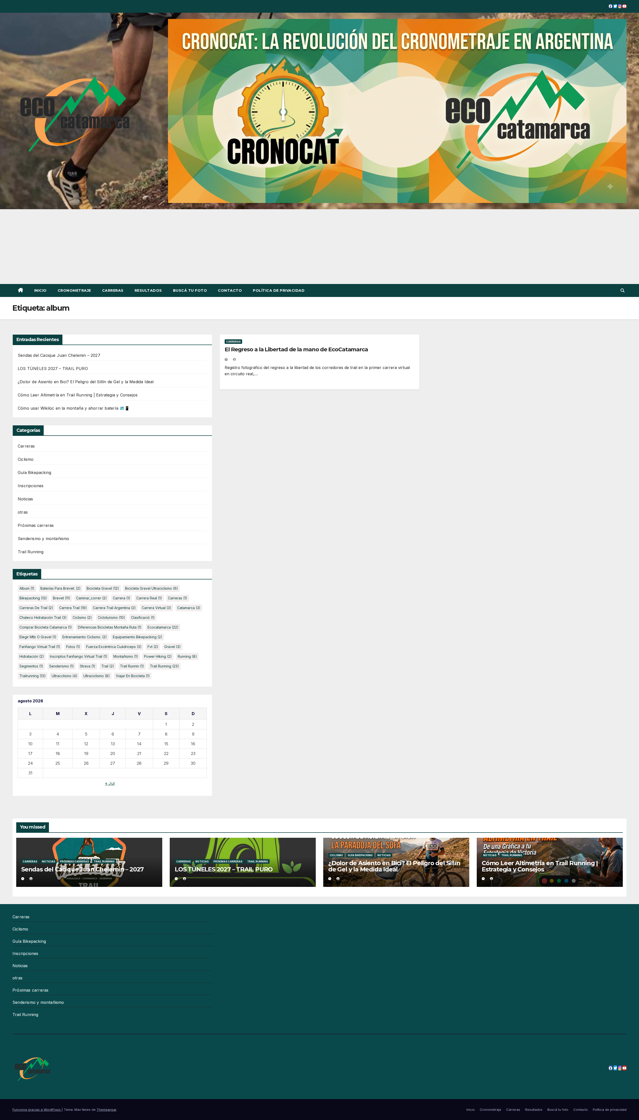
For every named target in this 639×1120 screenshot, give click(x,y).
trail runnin (132, 666)
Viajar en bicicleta (133, 676)
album (26, 588)
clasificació (143, 617)
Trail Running (31, 551)
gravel (172, 647)
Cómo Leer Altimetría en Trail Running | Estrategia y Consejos (78, 394)
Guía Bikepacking (34, 472)
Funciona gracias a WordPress (37, 1110)
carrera (121, 598)
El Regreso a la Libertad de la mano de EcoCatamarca (296, 349)
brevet (61, 598)
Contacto (230, 290)
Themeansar (107, 1110)
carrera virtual (156, 608)
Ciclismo (26, 459)
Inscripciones (31, 485)
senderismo (61, 666)
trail (107, 666)
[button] (623, 290)
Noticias (25, 498)
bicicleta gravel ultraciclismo (151, 588)
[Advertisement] (319, 246)
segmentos (31, 666)
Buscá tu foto (190, 290)
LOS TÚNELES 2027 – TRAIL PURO (53, 368)
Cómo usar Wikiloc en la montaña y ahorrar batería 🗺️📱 (74, 408)
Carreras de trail (36, 608)
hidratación (31, 656)
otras (23, 512)
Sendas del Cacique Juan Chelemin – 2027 (59, 355)
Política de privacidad (279, 290)
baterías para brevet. (60, 588)
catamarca (188, 608)
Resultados (148, 290)
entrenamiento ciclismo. (84, 637)
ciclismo (82, 617)
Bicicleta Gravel (103, 588)
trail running (164, 666)
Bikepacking (33, 598)
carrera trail (73, 608)
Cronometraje (74, 290)
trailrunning (32, 676)
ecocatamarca (163, 627)
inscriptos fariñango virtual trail (78, 656)
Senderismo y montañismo (43, 538)
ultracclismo (64, 676)
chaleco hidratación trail (43, 617)
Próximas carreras (36, 525)
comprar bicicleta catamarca (45, 627)
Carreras (113, 290)
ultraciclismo (96, 676)
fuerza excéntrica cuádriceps (114, 647)
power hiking (158, 656)
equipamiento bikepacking (137, 637)
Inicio (40, 290)
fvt (153, 647)
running (187, 656)
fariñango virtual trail (39, 647)
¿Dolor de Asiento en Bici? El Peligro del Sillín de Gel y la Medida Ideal (86, 381)
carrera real (149, 598)
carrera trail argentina (114, 608)
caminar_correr (91, 598)
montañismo (125, 656)
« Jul (110, 783)
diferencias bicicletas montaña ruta (110, 627)
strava (87, 666)
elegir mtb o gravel (37, 637)
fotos (73, 647)
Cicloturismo (111, 617)
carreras (177, 598)
